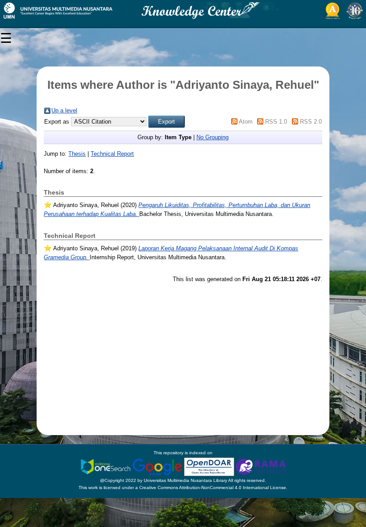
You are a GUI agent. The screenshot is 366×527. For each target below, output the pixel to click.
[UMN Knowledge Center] (183, 10)
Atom (246, 121)
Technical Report (112, 153)
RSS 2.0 (311, 121)
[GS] (158, 466)
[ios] (106, 466)
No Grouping (212, 137)
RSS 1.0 (276, 121)
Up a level (64, 110)
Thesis (77, 153)
